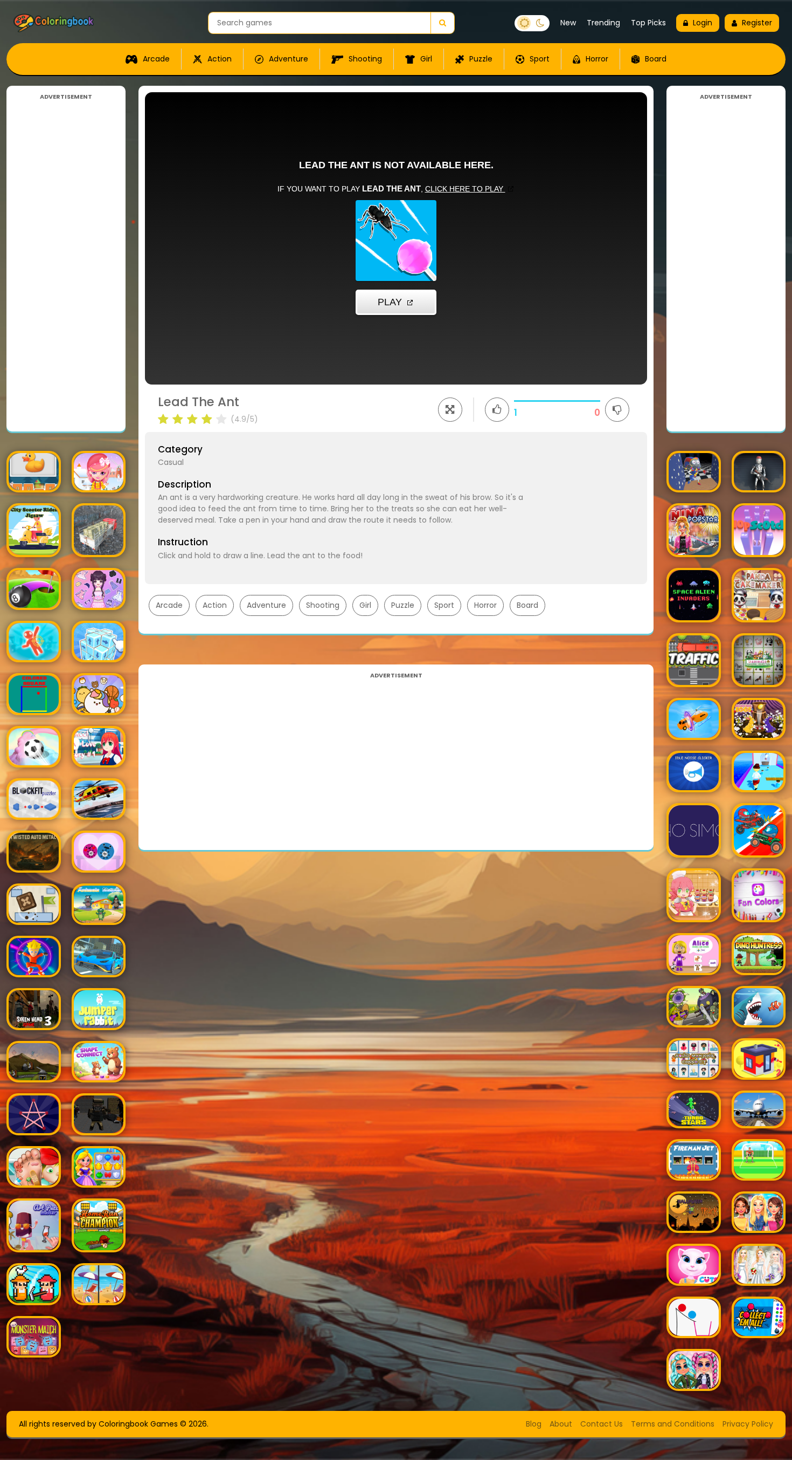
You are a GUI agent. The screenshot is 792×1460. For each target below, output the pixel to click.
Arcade (155, 58)
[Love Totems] (99, 851)
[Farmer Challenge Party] (33, 1284)
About (561, 1423)
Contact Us (601, 1423)
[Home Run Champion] (99, 1225)
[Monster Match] (33, 1337)
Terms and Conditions (672, 1423)
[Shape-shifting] (693, 718)
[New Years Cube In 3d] (99, 641)
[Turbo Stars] (693, 1109)
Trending (603, 22)
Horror (595, 58)
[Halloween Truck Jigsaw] (693, 1212)
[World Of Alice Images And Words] (693, 954)
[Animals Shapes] (99, 904)
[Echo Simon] (693, 830)
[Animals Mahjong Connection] (759, 660)
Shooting (364, 58)
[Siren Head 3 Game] (33, 1009)
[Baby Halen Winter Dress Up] (99, 471)
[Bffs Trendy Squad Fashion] (759, 1212)
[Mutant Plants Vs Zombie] (693, 1006)
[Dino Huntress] (759, 954)
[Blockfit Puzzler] (33, 799)
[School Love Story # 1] (99, 746)
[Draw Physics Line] (693, 1317)
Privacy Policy (747, 1423)
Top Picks (648, 22)
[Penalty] (759, 1160)
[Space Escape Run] (33, 956)
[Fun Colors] (759, 895)
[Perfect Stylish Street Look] (693, 1369)
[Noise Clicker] (693, 771)
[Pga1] (99, 1114)
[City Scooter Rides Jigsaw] (33, 530)
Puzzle (479, 58)
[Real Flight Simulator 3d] (759, 1109)
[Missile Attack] (33, 1061)
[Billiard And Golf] (33, 588)
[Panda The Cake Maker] (759, 595)
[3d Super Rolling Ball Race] (33, 746)
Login (702, 22)
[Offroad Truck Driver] (99, 530)
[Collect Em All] (759, 1317)
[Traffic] (693, 660)
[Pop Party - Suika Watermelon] (99, 694)
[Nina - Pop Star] (693, 530)
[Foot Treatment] (33, 1167)
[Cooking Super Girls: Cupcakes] (693, 895)
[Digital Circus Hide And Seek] (693, 471)
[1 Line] (33, 1114)
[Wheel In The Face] (759, 830)
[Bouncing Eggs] (759, 718)
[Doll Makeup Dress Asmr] (99, 588)
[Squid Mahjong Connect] (693, 1059)
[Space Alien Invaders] (693, 595)
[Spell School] (33, 471)
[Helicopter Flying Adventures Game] (99, 799)
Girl (425, 58)
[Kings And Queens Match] (99, 1167)
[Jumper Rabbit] (99, 1009)
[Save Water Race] (759, 771)
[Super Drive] (99, 956)
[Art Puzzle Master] (33, 1225)
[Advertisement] (66, 263)
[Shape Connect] (99, 1061)
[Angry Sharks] (759, 1006)
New (568, 22)
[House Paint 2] (759, 1059)
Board (654, 58)
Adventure (287, 58)
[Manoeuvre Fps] (759, 471)
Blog (533, 1423)
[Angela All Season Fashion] (693, 1264)
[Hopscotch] (759, 530)
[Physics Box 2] (33, 904)
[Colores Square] (33, 694)
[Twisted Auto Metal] (33, 851)
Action (218, 58)
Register (757, 22)
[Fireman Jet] (693, 1160)
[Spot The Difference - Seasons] (99, 1284)
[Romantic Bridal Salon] (759, 1264)
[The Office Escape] (33, 641)
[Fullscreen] (450, 409)
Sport (538, 58)
